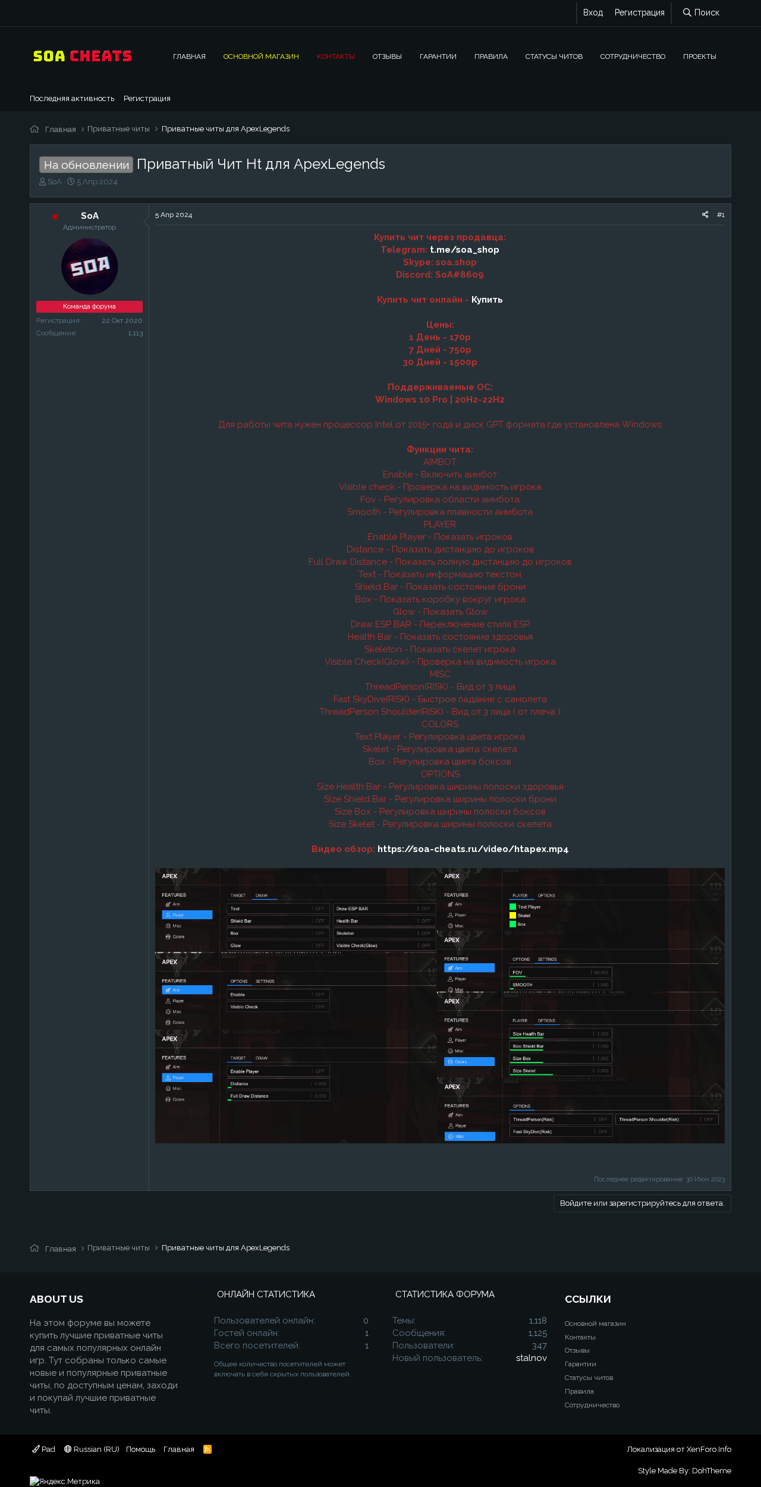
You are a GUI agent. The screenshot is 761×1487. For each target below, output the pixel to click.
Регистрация (147, 98)
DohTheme (711, 1470)
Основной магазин (261, 56)
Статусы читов (554, 56)
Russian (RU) (96, 1449)
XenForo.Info (709, 1449)
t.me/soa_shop (464, 249)
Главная (189, 56)
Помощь (140, 1449)
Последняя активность (72, 98)
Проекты (699, 56)
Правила (491, 56)
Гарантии (438, 56)
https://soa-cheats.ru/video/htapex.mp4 (473, 849)
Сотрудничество (632, 56)
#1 (721, 214)
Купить (487, 299)
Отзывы (387, 56)
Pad (47, 1449)
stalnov (531, 1358)
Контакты (336, 56)
